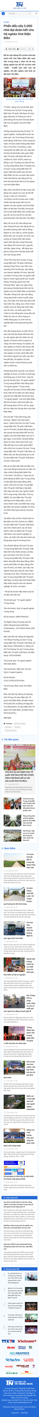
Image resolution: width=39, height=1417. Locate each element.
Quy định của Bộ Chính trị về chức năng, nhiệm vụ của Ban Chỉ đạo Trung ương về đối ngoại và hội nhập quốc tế (18, 1204)
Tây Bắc (17, 727)
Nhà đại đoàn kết (10, 730)
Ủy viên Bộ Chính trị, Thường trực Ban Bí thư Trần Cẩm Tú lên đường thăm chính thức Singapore (15, 1278)
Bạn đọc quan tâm (12, 1269)
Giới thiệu (24, 1413)
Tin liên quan (11, 739)
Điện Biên (8, 727)
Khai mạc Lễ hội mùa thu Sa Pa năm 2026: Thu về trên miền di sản (15, 1330)
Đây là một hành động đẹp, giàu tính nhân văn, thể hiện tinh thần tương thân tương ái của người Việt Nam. (19, 1019)
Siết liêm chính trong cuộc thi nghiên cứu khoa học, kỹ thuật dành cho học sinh (18, 1226)
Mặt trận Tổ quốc (19, 723)
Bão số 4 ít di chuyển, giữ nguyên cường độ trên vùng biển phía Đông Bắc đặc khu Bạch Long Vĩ (15, 1293)
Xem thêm (9, 848)
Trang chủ (15, 1413)
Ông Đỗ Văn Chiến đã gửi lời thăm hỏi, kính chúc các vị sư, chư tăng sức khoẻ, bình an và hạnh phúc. (18, 789)
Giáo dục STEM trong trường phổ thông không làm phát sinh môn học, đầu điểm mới (18, 1246)
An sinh (6, 22)
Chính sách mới (11, 1198)
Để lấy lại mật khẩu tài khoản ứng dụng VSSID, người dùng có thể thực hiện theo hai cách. (19, 1187)
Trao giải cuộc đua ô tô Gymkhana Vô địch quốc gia (15, 1317)
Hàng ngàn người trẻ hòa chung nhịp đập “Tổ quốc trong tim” (15, 1305)
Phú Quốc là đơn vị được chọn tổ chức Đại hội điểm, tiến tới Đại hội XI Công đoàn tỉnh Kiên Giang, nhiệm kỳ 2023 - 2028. (19, 1154)
